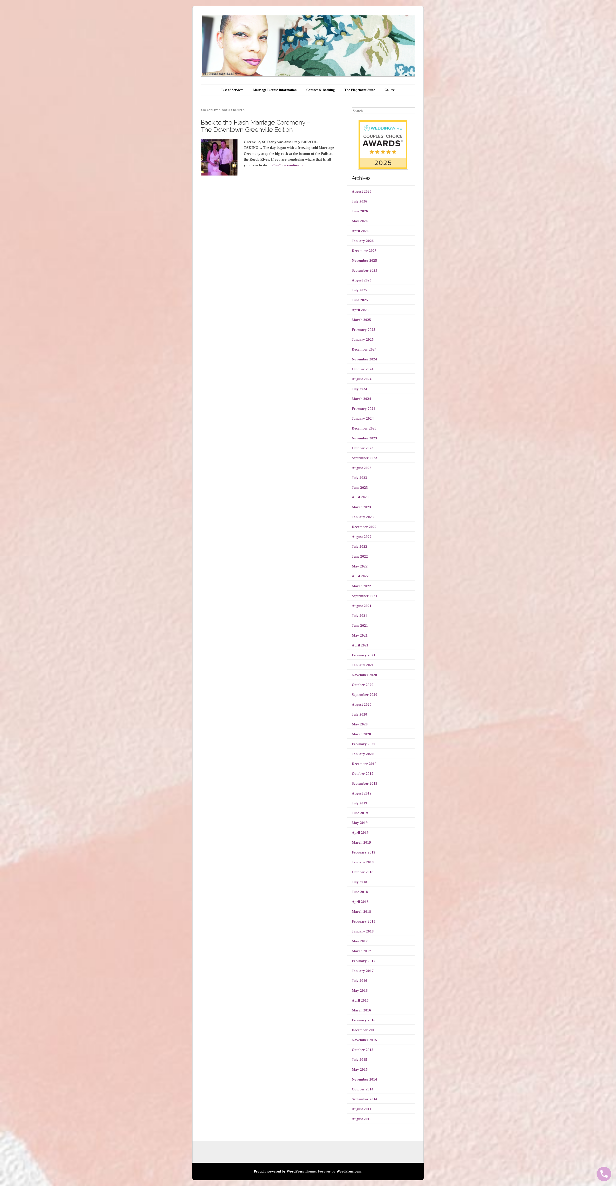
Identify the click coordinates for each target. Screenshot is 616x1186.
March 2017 (361, 951)
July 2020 (359, 714)
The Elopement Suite (359, 90)
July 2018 (359, 882)
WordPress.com (348, 1171)
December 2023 (364, 428)
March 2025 (361, 320)
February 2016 (363, 1020)
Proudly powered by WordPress (279, 1171)
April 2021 (360, 645)
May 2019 (360, 823)
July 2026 (359, 201)
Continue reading (287, 165)
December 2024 (364, 349)
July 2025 (359, 290)
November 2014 (364, 1079)
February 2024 (363, 409)
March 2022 (361, 586)
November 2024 (364, 359)
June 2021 (360, 625)
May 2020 (360, 724)
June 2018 (360, 892)
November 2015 (364, 1040)
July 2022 (359, 546)
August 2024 (362, 379)
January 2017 (363, 971)
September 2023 (364, 458)
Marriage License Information (275, 90)
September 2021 (364, 596)
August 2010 (362, 1119)
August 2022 (362, 537)
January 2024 (363, 418)
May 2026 (360, 221)
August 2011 (361, 1109)
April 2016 (360, 1000)
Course (390, 90)
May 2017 (360, 941)
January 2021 (363, 665)
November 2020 (364, 675)
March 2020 (361, 734)
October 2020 (362, 685)
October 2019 (362, 773)
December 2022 (364, 527)
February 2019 (363, 852)
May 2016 (360, 990)
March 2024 (361, 399)
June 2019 (360, 813)
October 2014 (362, 1089)
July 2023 (359, 478)
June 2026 (360, 211)
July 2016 (359, 981)
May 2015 (360, 1069)
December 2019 (364, 764)
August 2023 (362, 468)
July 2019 (359, 803)
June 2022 (360, 556)
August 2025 (362, 280)
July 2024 (359, 389)
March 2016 (361, 1010)
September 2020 (364, 695)
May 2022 (360, 566)
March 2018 (361, 911)
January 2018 (363, 931)
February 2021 (363, 655)
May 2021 (360, 635)
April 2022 (360, 576)
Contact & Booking (320, 90)
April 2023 (360, 497)
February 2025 (363, 330)
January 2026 (363, 241)
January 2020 (363, 754)
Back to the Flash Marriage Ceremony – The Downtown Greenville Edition (255, 126)
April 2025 (360, 310)
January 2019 (363, 862)
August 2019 (362, 793)
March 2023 (361, 507)
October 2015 (362, 1050)
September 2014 (364, 1099)
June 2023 (360, 487)
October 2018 (362, 872)
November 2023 (364, 438)
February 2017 (363, 961)
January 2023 (363, 517)
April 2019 (360, 832)
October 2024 (362, 369)
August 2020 (362, 704)
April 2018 (360, 902)
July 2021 (359, 616)
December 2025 (364, 251)
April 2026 (360, 231)
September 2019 (364, 783)
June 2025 (360, 300)
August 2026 (362, 191)
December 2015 (364, 1030)
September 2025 (364, 270)
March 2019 (361, 842)
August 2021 (362, 606)
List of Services (232, 90)
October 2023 (362, 448)
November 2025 (364, 260)
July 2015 (359, 1060)
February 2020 (363, 744)
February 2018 (363, 921)
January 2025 (363, 339)
